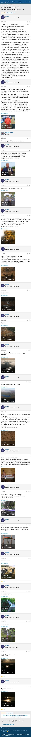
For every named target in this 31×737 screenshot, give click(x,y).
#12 (29, 412)
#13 (29, 455)
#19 (29, 651)
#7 (29, 253)
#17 (29, 591)
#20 (29, 686)
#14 (29, 491)
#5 (29, 185)
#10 (29, 350)
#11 (29, 382)
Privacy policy (24, 730)
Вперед (9, 12)
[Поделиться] (27, 22)
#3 (29, 138)
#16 (29, 558)
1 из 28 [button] (3, 12)
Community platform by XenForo (13, 734)
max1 (7, 16)
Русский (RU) (5, 728)
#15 (29, 525)
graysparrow (9, 132)
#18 (29, 621)
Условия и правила (15, 730)
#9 (29, 320)
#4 (29, 150)
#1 (29, 22)
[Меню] (2, 1)
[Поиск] (29, 1)
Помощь (3, 731)
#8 (29, 290)
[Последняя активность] (26, 1)
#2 (29, 86)
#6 (29, 215)
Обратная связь (5, 730)
